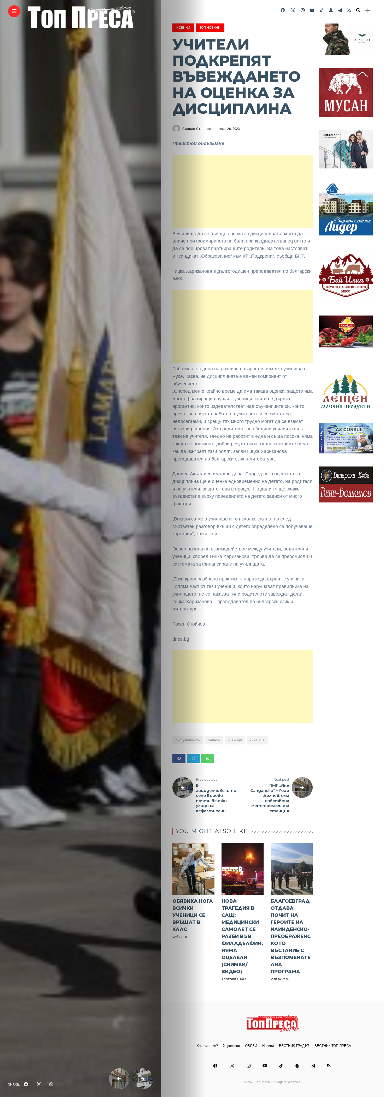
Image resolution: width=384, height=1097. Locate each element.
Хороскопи (231, 1046)
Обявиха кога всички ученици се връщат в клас (192, 915)
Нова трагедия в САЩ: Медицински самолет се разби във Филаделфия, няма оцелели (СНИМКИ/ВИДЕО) (242, 936)
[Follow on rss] (349, 10)
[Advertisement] (242, 191)
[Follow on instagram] (303, 10)
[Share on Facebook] (178, 758)
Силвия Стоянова (197, 129)
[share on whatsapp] (51, 1084)
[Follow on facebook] (283, 10)
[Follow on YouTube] (312, 10)
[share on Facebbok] (26, 1084)
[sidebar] (367, 10)
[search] (358, 10)
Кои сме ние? (207, 1046)
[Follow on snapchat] (331, 10)
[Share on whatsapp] (207, 758)
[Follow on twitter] (293, 10)
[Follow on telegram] (340, 10)
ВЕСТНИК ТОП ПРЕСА (333, 1046)
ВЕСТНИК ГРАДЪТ (294, 1046)
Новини (183, 27)
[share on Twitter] (39, 1084)
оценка (214, 740)
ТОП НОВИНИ (210, 27)
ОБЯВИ (251, 1046)
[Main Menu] (14, 11)
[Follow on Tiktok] (321, 10)
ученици (235, 740)
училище (257, 740)
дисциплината (188, 740)
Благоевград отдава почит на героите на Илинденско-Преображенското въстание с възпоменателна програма (291, 936)
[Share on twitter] (193, 758)
